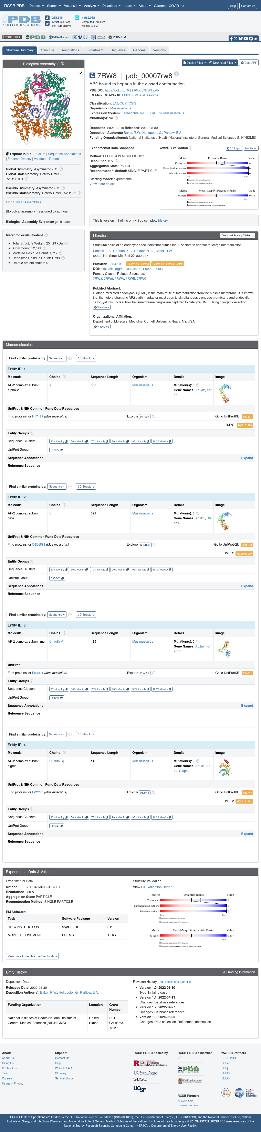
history (163, 220)
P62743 (37, 792)
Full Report (251, 148)
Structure (47, 50)
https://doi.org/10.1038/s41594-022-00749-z (132, 268)
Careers (160, 5)
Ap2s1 (200, 765)
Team (5, 1073)
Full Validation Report (156, 886)
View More (103, 307)
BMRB (225, 1073)
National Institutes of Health (155, 1121)
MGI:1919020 (244, 553)
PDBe (225, 1063)
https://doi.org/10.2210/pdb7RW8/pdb (132, 90)
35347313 (116, 263)
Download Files (223, 63)
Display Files (195, 63)
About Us (8, 1058)
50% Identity (78, 441)
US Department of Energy (156, 1117)
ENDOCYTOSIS (124, 103)
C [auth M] (56, 641)
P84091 (37, 672)
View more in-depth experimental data (32, 956)
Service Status (64, 1078)
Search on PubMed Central (168, 263)
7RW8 (97, 278)
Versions (159, 50)
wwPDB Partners (233, 1053)
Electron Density (19, 158)
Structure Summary (20, 50)
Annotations (70, 50)
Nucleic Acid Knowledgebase (188, 1103)
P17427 (37, 416)
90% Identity (119, 441)
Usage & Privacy (12, 1083)
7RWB (130, 278)
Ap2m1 (200, 646)
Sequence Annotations (64, 153)
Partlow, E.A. (173, 132)
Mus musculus (120, 108)
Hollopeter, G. (152, 132)
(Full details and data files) (175, 982)
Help (233, 6)
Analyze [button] (90, 5)
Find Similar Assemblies (23, 202)
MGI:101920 (245, 425)
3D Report (235, 148)
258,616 (57, 17)
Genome (139, 50)
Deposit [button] (35, 5)
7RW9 (108, 278)
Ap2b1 (200, 518)
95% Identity (139, 441)
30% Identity (57, 441)
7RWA (119, 278)
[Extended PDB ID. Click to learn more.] (176, 73)
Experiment (95, 50)
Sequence (118, 50)
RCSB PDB (14, 6)
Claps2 (184, 770)
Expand (247, 457)
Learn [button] (128, 5)
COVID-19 (176, 5)
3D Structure (86, 358)
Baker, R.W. (132, 132)
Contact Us (62, 1058)
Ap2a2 (200, 390)
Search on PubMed (138, 263)
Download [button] (110, 5)
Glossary (60, 1073)
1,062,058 (88, 17)
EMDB (127, 95)
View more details (102, 183)
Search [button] (52, 5)
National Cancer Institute (224, 1117)
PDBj (224, 1068)
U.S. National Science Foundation (91, 1117)
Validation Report (46, 158)
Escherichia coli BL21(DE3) (142, 113)
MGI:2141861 (244, 801)
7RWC (142, 278)
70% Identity (98, 441)
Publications (10, 1068)
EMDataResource (145, 95)
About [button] (143, 5)
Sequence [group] (55, 358)
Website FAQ (63, 1068)
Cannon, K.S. (123, 250)
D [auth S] (56, 761)
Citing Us (8, 1063)
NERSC (141, 1125)
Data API (250, 63)
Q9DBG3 (38, 544)
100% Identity (160, 441)
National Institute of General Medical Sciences (98, 1121)
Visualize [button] (71, 5)
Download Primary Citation (236, 235)
